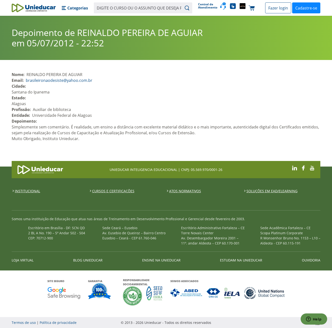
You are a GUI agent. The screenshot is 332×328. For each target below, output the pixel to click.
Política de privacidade (58, 322)
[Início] (34, 8)
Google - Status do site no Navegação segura (63, 293)
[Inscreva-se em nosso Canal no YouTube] (312, 167)
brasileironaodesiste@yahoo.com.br (59, 80)
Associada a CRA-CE (213, 293)
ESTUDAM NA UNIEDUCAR (241, 260)
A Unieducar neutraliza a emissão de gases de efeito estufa (132, 295)
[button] (74, 8)
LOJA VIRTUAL (23, 260)
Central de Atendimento (207, 6)
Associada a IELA (232, 293)
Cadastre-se (306, 8)
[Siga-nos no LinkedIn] (294, 167)
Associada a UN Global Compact (264, 293)
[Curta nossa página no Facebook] (303, 167)
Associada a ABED (186, 293)
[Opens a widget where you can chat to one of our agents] (313, 319)
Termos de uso (24, 322)
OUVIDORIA (311, 260)
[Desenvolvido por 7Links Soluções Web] (274, 322)
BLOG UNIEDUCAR (88, 260)
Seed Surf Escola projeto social (154, 295)
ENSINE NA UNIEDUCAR (161, 260)
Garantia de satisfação (99, 291)
